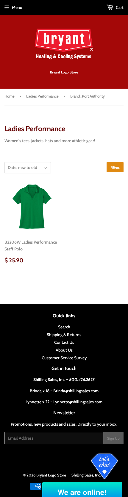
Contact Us (64, 342)
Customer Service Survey (64, 357)
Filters (115, 167)
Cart (119, 7)
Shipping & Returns (64, 334)
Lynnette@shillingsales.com (77, 402)
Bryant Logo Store (51, 475)
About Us (64, 350)
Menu (17, 7)
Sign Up (113, 438)
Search (64, 327)
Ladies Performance (42, 96)
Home (9, 96)
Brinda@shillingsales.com (76, 390)
